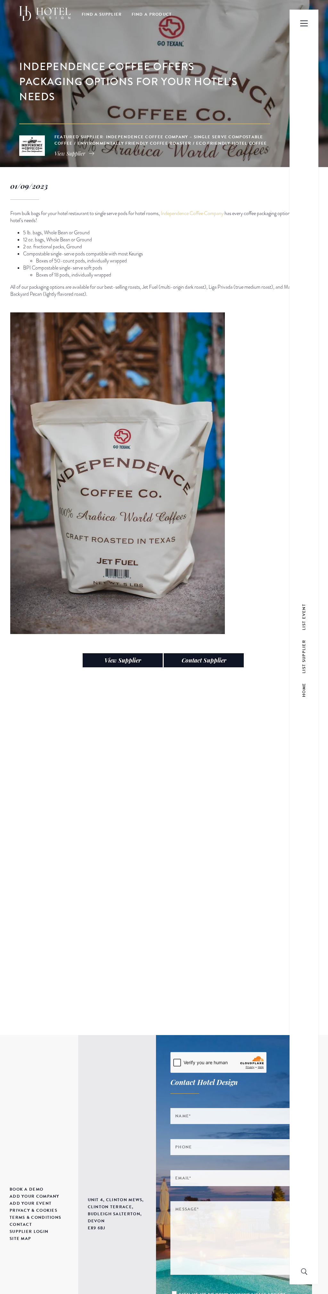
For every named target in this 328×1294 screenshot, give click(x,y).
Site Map (20, 1238)
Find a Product (152, 14)
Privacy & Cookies (33, 1210)
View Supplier (122, 660)
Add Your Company (35, 1196)
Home (304, 690)
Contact (21, 1224)
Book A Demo (26, 1189)
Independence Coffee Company (192, 213)
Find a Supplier (102, 14)
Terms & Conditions (35, 1217)
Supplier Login (29, 1231)
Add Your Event (31, 1203)
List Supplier (304, 656)
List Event (304, 616)
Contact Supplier (204, 660)
